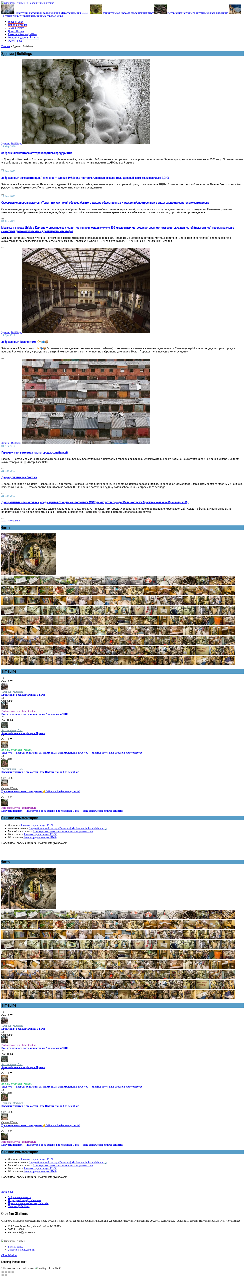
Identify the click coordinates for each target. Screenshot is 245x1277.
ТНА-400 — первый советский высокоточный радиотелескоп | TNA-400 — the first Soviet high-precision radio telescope (71, 752)
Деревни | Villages (17, 24)
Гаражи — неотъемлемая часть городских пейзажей (34, 452)
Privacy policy (15, 1246)
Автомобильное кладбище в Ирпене (23, 733)
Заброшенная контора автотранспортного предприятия (36, 153)
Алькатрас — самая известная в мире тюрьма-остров (63, 831)
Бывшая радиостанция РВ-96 (37, 825)
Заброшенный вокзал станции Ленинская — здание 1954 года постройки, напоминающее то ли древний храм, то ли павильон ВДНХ (85, 178)
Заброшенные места (19, 1197)
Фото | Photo (15, 40)
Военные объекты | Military (22, 34)
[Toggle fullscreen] (9, 1272)
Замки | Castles (16, 28)
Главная (5, 46)
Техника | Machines (12, 691)
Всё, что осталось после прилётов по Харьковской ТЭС (34, 714)
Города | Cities (16, 21)
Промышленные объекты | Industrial (28, 1203)
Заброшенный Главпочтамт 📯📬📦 (24, 342)
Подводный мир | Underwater (24, 1200)
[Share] (6, 1272)
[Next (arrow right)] (6, 1275)
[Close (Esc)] (2, 1272)
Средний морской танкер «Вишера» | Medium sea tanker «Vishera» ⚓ (68, 828)
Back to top (7, 1191)
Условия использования (21, 1249)
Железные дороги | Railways (23, 37)
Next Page (14, 520)
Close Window (9, 1255)
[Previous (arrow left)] (2, 1275)
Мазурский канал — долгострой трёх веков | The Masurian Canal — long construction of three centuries (62, 810)
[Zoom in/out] (12, 1272)
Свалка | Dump (9, 788)
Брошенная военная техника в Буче (23, 694)
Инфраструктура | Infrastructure (18, 711)
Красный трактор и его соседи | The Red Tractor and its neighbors (40, 772)
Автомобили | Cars (11, 730)
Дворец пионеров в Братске (19, 477)
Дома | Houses (16, 31)
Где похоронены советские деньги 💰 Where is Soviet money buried (40, 791)
